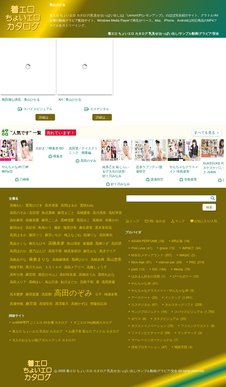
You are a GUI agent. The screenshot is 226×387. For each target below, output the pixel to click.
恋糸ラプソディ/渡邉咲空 (149, 150)
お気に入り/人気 (203, 202)
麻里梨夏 (32, 276)
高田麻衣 (106, 216)
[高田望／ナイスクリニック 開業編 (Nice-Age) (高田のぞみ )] (83, 138)
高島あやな (18, 241)
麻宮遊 (31, 285)
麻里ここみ (49, 201)
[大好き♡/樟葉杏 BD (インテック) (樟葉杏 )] (50, 138)
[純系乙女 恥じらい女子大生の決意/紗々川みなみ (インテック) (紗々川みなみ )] (117, 142)
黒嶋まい (35, 263)
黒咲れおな (106, 256)
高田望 (116, 225)
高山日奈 (51, 263)
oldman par (167, 243)
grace (164, 229)
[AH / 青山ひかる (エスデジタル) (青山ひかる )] (84, 75)
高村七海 (16, 256)
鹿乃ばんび (37, 232)
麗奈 (57, 209)
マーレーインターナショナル (152, 321)
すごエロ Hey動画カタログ (93, 304)
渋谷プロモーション (145, 328)
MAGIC (185, 236)
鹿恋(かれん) (47, 256)
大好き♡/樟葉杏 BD (49, 144)
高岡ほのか (18, 232)
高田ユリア (18, 263)
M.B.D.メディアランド (147, 236)
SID (154, 250)
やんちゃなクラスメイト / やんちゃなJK (160, 272)
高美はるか (18, 216)
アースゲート (140, 279)
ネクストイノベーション (148, 307)
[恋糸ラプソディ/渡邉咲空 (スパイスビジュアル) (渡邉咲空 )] (150, 142)
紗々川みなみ (120, 165)
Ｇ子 (98, 276)
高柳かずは (79, 285)
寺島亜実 (190, 161)
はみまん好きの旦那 (145, 257)
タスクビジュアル (166, 300)
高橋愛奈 (83, 194)
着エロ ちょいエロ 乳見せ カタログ (37, 313)
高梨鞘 (46, 276)
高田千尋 (55, 232)
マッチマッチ (187, 314)
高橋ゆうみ (87, 256)
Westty (178, 250)
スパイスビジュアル (38, 90)
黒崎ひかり (80, 241)
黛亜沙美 (70, 209)
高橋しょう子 (97, 248)
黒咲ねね (86, 187)
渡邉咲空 (157, 161)
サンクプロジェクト (145, 293)
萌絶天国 (180, 328)
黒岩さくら (18, 225)
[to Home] (23, 30)
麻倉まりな (39, 241)
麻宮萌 (31, 256)
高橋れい (16, 187)
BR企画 (177, 222)
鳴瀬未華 (111, 276)
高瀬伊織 (16, 285)
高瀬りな (90, 216)
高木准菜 (51, 187)
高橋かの (111, 201)
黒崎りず (102, 225)
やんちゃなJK (141, 265)
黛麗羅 (88, 225)
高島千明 (86, 263)
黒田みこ (83, 201)
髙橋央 (98, 201)
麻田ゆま (16, 209)
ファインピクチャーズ (147, 314)
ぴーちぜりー (182, 257)
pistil (134, 250)
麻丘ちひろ (37, 225)
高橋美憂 (32, 201)
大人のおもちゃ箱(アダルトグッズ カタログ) (44, 321)
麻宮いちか (53, 216)
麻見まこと (66, 194)
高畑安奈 (46, 285)
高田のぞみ (88, 157)
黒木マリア (107, 232)
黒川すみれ (34, 248)
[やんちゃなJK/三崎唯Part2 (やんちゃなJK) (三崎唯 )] (16, 142)
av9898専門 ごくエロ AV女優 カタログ (39, 304)
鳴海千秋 (16, 248)
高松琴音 (115, 194)
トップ (132, 202)
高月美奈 (99, 194)
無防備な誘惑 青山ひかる (21, 81)
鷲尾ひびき (34, 187)
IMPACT (188, 229)
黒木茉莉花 (103, 209)
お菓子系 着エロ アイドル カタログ (94, 313)
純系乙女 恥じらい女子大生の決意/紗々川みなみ (115, 152)
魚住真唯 (48, 194)
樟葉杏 (58, 152)
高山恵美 (114, 241)
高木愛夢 (16, 276)
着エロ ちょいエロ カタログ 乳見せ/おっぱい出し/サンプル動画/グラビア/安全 (163, 33)
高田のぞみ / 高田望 (24, 194)
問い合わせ (154, 202)
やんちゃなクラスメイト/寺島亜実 (184, 150)
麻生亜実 (86, 209)
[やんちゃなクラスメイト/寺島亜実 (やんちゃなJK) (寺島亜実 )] (184, 142)
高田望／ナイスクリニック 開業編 (83, 146)
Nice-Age (137, 243)
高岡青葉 (108, 263)
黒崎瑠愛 (67, 201)
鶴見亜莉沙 (72, 232)
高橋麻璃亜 (60, 241)
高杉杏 (31, 209)
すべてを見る (206, 114)
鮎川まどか (69, 263)
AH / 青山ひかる (69, 81)
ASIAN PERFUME (144, 222)
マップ (178, 202)
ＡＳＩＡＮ (53, 248)
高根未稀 (97, 241)
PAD (192, 243)
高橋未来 (56, 225)
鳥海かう (45, 209)
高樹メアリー (74, 248)
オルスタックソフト (179, 286)
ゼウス (136, 300)
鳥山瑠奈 (73, 225)
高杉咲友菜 (68, 256)
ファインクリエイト (195, 307)
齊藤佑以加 (98, 285)
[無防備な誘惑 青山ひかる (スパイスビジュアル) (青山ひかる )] (28, 75)
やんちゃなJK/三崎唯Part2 (15, 150)
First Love (138, 229)
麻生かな (90, 232)
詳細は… (45, 99)
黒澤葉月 (62, 285)
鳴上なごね (72, 216)
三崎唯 (24, 161)
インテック (173, 279)
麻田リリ (35, 216)
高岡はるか (69, 187)
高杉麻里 (16, 201)
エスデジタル (99, 90)
